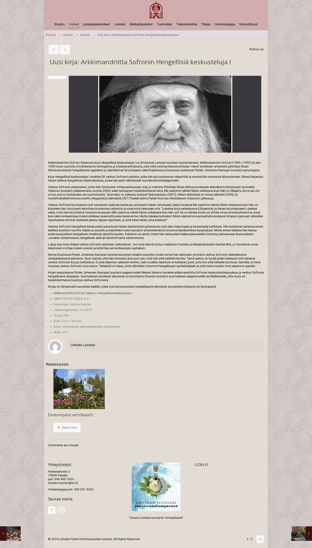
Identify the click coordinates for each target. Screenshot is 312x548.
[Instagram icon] (251, 539)
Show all (257, 49)
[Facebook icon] (247, 539)
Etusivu (51, 35)
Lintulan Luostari (83, 345)
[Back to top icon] (260, 539)
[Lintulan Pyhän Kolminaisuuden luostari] (156, 10)
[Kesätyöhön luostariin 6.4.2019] (10, 533)
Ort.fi (203, 464)
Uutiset (68, 35)
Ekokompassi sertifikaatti (70, 414)
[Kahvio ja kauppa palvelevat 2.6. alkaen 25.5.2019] (301, 533)
